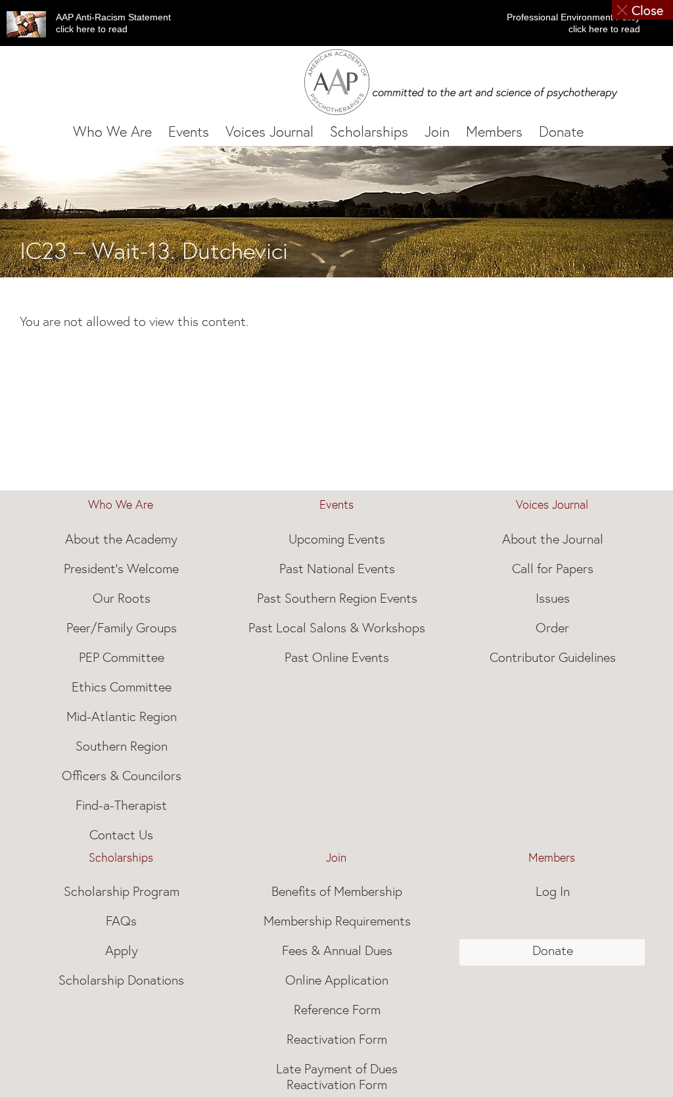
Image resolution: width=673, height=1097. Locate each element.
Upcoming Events (337, 539)
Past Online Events (337, 657)
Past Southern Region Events (337, 598)
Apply (121, 950)
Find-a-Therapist (121, 805)
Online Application (336, 980)
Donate (552, 950)
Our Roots (122, 598)
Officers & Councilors (121, 775)
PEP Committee (121, 657)
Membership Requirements (337, 921)
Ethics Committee (122, 687)
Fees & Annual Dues (337, 950)
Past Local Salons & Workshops (336, 628)
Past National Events (337, 568)
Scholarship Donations (121, 980)
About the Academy (121, 539)
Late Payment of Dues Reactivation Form (337, 1076)
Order (552, 628)
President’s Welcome (121, 568)
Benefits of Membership (336, 891)
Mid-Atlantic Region (121, 716)
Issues (553, 598)
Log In (553, 891)
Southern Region (122, 746)
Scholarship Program (121, 891)
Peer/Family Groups (121, 628)
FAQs (121, 921)
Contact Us (121, 835)
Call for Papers (552, 568)
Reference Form (337, 1009)
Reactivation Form (337, 1039)
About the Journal (552, 539)
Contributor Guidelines (553, 657)
